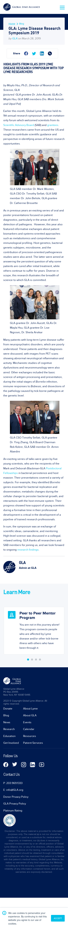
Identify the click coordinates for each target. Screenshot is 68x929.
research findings (28, 549)
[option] (34, 628)
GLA (14, 38)
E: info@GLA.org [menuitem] (13, 790)
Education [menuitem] (9, 736)
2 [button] (32, 659)
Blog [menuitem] (21, 23)
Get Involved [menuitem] (11, 743)
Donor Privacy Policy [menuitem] (15, 797)
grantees (52, 125)
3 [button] (36, 659)
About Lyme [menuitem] (30, 708)
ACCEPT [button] (58, 918)
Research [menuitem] (9, 729)
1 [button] (28, 659)
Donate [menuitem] (7, 708)
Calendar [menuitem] (28, 729)
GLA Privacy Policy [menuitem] (14, 803)
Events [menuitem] (27, 722)
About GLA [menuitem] (29, 715)
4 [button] (40, 659)
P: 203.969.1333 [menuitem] (12, 783)
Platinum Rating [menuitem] (12, 810)
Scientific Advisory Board (18, 125)
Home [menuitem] (12, 23)
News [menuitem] (6, 722)
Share (16, 53)
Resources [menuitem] (29, 736)
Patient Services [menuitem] (33, 743)
